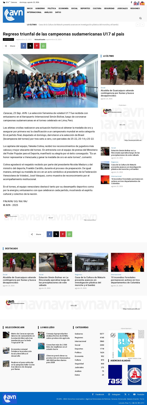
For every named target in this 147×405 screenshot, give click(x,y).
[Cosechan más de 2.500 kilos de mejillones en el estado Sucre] (41, 346)
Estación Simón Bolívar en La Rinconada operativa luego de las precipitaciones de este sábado (125, 152)
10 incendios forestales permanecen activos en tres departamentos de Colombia (73, 25)
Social (103, 87)
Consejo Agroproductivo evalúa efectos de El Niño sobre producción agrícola (57, 336)
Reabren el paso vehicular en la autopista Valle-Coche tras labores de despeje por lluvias (23, 365)
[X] (30, 46)
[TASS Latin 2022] (115, 375)
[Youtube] (134, 394)
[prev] (138, 24)
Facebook (100, 394)
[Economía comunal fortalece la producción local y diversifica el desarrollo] (6, 350)
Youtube (140, 394)
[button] (140, 18)
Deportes (8, 39)
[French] (139, 3)
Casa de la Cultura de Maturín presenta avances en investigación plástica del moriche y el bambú (126, 167)
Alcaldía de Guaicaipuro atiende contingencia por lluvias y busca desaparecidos (117, 93)
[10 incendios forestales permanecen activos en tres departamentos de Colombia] (105, 179)
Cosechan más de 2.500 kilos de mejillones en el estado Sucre (56, 347)
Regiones (114, 162)
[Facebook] (131, 2)
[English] (135, 3)
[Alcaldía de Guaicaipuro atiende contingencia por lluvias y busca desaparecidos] (122, 72)
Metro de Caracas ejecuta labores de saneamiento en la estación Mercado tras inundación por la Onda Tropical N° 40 (23, 338)
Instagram (116, 394)
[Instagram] (109, 394)
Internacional (116, 176)
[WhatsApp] (43, 46)
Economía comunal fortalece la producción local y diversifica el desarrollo (21, 352)
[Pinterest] (37, 46)
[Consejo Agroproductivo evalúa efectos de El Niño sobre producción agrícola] (41, 335)
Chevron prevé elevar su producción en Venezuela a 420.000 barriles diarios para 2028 (58, 359)
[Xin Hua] (135, 375)
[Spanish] (143, 3)
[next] (142, 24)
